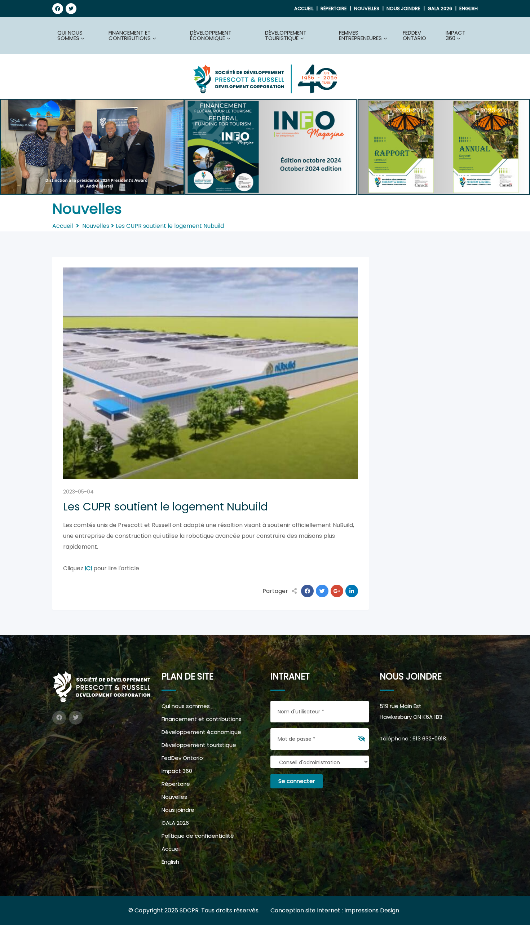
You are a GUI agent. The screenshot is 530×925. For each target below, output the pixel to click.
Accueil (303, 8)
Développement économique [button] (210, 35)
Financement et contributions (202, 719)
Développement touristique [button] (285, 35)
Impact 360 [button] (455, 35)
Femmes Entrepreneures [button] (360, 35)
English (468, 8)
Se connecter (296, 781)
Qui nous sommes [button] (70, 35)
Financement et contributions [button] (130, 35)
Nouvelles (366, 8)
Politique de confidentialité (198, 836)
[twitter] (71, 8)
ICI (88, 568)
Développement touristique (199, 745)
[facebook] (57, 8)
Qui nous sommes (186, 706)
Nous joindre (403, 8)
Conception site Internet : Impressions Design (334, 910)
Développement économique (201, 732)
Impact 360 (177, 771)
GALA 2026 (440, 8)
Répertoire (334, 8)
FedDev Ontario (414, 35)
